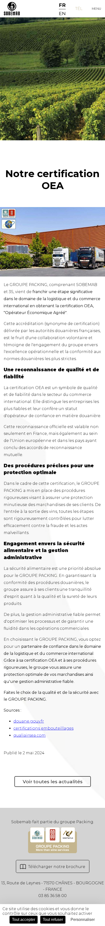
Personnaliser (83, 919)
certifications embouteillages (43, 728)
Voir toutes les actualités (53, 781)
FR (62, 5)
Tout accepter (23, 919)
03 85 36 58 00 (52, 895)
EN (62, 13)
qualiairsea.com (29, 735)
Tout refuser (53, 919)
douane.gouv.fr (28, 721)
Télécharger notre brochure (56, 866)
